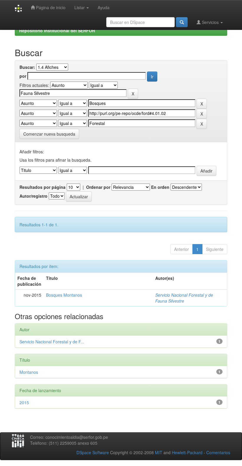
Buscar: (27, 67)
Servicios (210, 22)
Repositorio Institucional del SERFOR (57, 30)
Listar (80, 7)
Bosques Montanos (64, 295)
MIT (158, 452)
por (22, 76)
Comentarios (218, 452)
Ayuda (103, 7)
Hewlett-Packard (187, 452)
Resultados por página (42, 187)
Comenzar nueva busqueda (49, 134)
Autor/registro (33, 196)
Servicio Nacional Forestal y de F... (51, 342)
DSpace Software (92, 452)
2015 (24, 402)
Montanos (28, 372)
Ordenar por (98, 187)
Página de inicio (50, 7)
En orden (160, 187)
